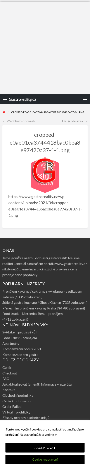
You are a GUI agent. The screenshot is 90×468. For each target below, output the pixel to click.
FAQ (5, 378)
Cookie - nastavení (45, 459)
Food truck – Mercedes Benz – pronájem (32, 313)
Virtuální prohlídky (16, 412)
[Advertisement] (45, 47)
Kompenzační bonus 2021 (21, 349)
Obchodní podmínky (17, 395)
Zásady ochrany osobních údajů (25, 417)
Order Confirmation (17, 401)
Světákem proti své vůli (19, 332)
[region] (45, 444)
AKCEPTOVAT (45, 447)
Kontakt (8, 390)
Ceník (6, 367)
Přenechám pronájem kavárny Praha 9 (30, 308)
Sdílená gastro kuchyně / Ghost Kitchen (31, 302)
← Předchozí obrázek (18, 121)
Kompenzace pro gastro (20, 354)
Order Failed (11, 406)
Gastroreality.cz (22, 99)
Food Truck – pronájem (19, 338)
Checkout (9, 373)
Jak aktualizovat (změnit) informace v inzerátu (37, 384)
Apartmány (10, 343)
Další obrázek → (75, 121)
